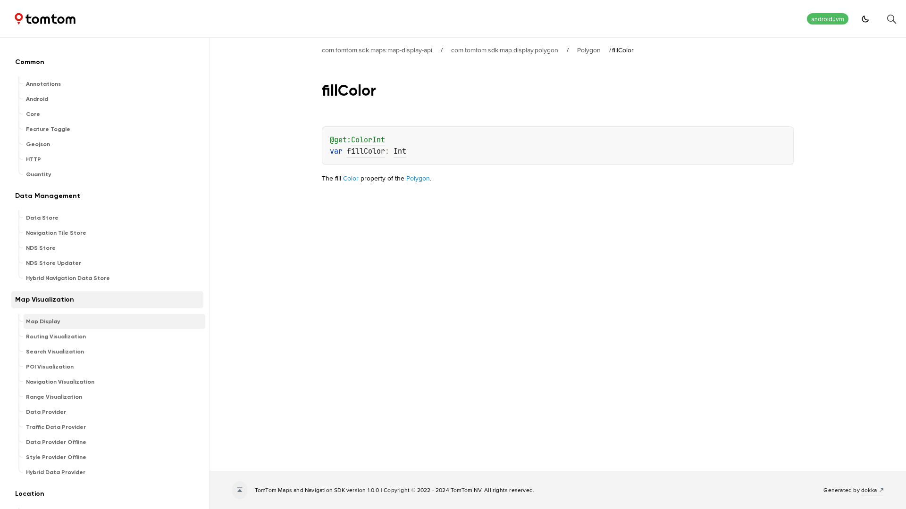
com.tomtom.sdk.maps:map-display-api (377, 50)
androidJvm (827, 19)
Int (400, 151)
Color (351, 178)
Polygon (589, 50)
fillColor (366, 151)
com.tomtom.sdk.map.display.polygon (504, 50)
